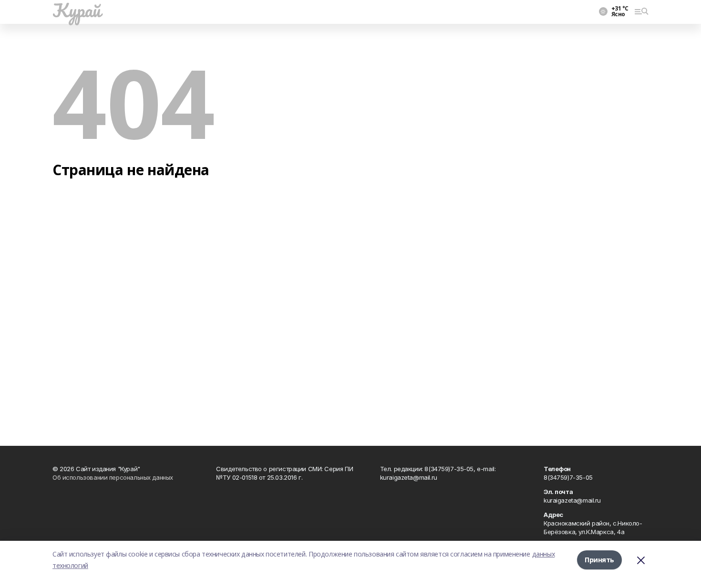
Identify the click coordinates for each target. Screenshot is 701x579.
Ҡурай (76, 10)
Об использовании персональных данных (112, 477)
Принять (599, 559)
